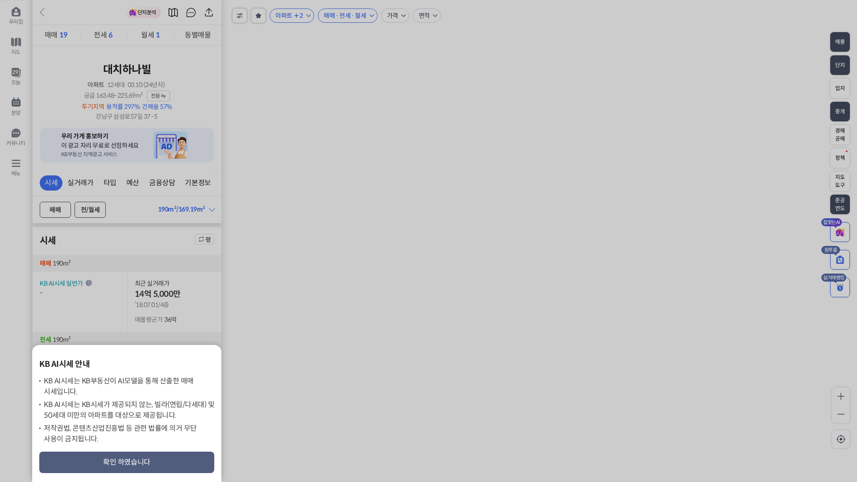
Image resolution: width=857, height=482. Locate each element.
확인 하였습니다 (126, 462)
